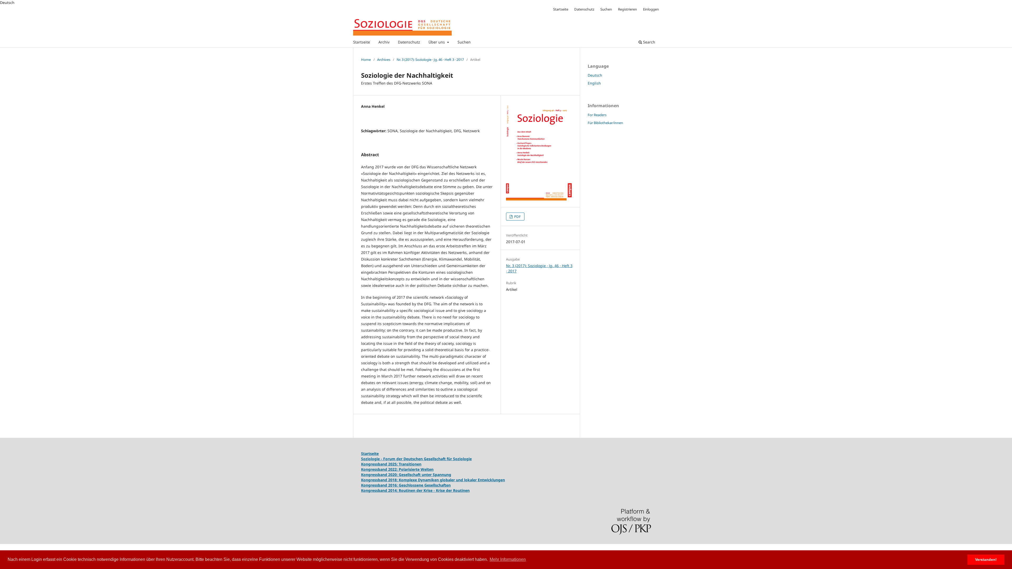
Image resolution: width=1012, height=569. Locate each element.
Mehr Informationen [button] (508, 559)
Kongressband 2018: (380, 479)
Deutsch (595, 75)
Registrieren (627, 9)
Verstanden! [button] (986, 559)
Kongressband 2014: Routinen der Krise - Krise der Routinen (415, 490)
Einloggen (651, 9)
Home (366, 59)
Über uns (437, 42)
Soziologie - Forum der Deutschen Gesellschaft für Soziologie (416, 458)
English (594, 83)
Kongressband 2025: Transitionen (391, 464)
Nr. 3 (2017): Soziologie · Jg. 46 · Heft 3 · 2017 (430, 59)
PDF (517, 216)
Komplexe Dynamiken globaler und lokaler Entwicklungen (452, 479)
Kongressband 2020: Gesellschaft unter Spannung (406, 474)
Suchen (464, 42)
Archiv (384, 42)
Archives (383, 59)
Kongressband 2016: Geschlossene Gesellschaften (406, 485)
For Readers (597, 114)
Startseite (361, 42)
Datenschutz (409, 42)
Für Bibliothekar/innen (605, 122)
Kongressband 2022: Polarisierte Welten (397, 469)
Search (648, 42)
